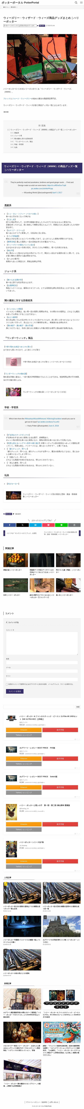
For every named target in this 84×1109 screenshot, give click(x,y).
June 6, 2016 (54, 426)
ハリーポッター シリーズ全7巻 (32, 842)
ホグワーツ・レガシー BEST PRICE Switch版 (38, 777)
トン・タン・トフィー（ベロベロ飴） (23, 214)
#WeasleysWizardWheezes (35, 419)
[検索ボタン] (76, 2)
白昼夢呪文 (12, 285)
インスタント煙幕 (15, 309)
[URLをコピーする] (74, 525)
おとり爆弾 (12, 317)
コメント (10, 630)
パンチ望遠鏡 (13, 236)
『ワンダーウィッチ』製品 (23, 141)
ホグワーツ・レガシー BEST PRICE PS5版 (37, 748)
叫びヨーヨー (13, 484)
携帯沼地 (11, 242)
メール (8, 667)
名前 (7, 659)
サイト (8, 676)
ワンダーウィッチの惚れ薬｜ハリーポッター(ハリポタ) (44, 392)
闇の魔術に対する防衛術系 (23, 138)
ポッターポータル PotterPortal (20, 2)
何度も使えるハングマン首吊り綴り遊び (23, 443)
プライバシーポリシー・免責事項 (36, 1102)
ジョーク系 (18, 136)
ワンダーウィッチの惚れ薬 (15, 374)
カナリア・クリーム (16, 230)
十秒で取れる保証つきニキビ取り (18, 347)
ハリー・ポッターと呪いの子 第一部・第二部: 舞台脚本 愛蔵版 (45, 805)
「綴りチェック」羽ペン (17, 449)
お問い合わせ (54, 1102)
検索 (78, 707)
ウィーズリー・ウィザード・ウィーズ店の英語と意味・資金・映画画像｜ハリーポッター (50, 495)
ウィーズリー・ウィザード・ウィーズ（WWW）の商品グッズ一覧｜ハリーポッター (43, 130)
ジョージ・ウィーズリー (21, 98)
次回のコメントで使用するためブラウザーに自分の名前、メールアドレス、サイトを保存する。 (41, 684)
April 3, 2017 (57, 193)
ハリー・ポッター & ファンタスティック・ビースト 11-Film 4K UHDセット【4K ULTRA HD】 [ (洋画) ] (48, 717)
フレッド (6, 98)
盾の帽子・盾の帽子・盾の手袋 (20, 325)
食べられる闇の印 (15, 280)
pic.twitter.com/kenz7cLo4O (48, 422)
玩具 (15, 147)
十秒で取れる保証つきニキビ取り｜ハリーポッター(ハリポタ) (47, 362)
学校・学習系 (19, 144)
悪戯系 (16, 133)
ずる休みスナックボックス (18, 435)
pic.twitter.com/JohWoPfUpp (42, 188)
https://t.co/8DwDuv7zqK (56, 185)
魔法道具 (42, 25)
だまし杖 (11, 219)
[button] (9, 525)
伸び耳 (10, 250)
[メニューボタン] (81, 2)
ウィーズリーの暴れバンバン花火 (21, 245)
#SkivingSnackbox (54, 419)
